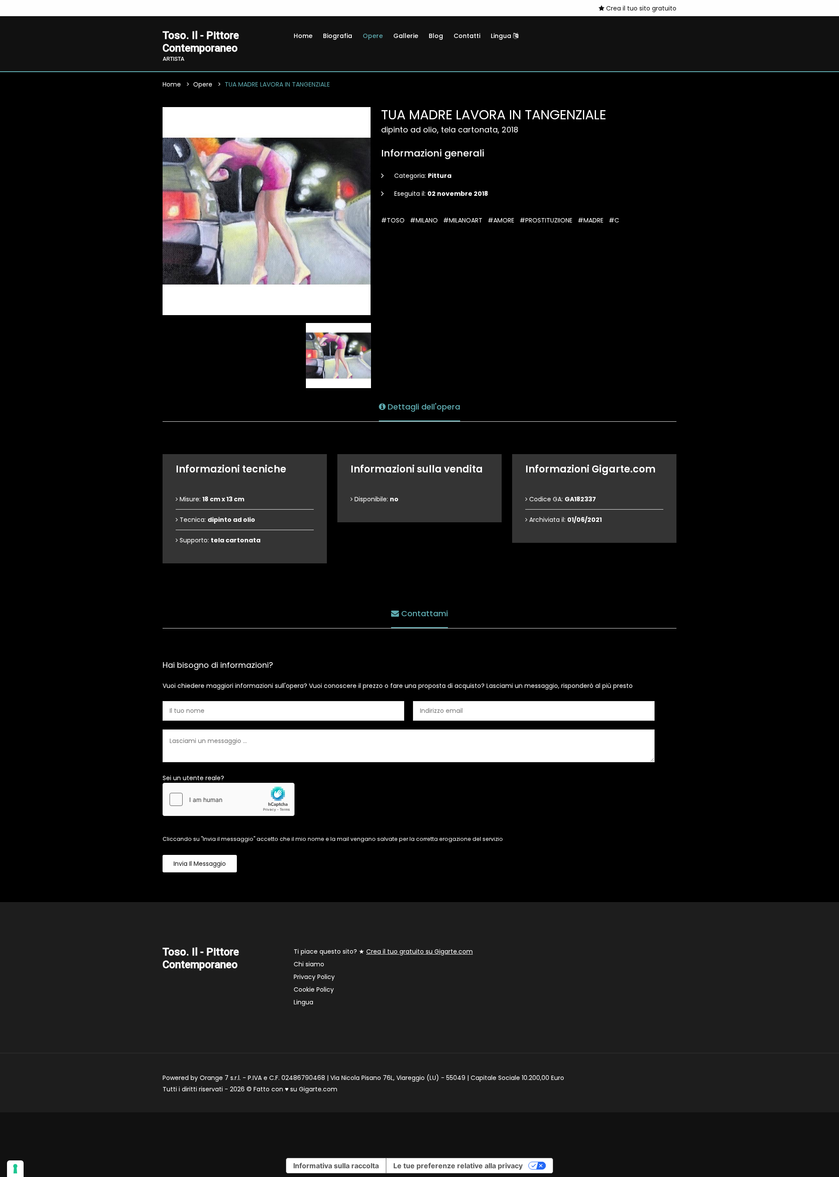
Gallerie (405, 35)
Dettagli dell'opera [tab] (422, 406)
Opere (373, 35)
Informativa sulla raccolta (336, 1165)
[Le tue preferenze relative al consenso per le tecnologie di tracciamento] (15, 1168)
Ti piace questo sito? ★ (383, 951)
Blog (436, 35)
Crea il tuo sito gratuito (640, 8)
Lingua (502, 35)
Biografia (337, 35)
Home (303, 35)
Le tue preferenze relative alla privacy (458, 1165)
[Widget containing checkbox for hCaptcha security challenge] (229, 799)
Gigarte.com (318, 1089)
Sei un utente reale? (193, 778)
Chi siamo (309, 964)
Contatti (467, 35)
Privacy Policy (314, 976)
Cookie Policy (314, 989)
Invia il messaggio (199, 863)
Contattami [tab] (423, 613)
